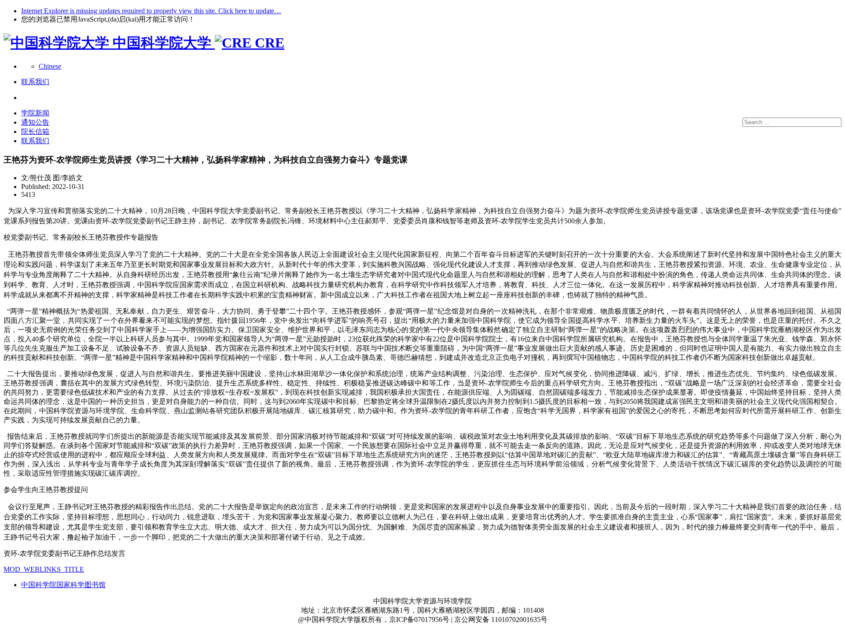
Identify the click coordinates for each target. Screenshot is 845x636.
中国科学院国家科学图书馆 (63, 584)
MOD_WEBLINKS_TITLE (44, 569)
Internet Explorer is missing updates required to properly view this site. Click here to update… (151, 11)
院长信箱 (35, 131)
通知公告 (35, 122)
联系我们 (35, 140)
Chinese (50, 66)
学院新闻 (35, 113)
